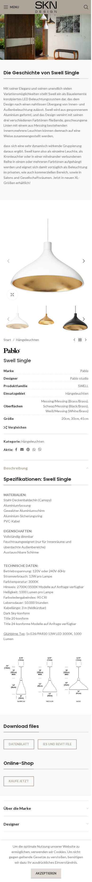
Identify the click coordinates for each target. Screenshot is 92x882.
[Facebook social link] (16, 449)
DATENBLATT (19, 744)
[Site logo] (46, 7)
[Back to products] (80, 340)
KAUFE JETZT (19, 781)
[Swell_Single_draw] (46, 678)
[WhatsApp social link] (34, 449)
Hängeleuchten (27, 340)
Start (7, 340)
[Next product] (85, 340)
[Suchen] (86, 7)
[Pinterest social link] (28, 449)
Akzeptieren (46, 873)
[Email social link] (22, 449)
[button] (8, 261)
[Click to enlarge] (12, 294)
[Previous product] (74, 340)
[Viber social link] (40, 449)
